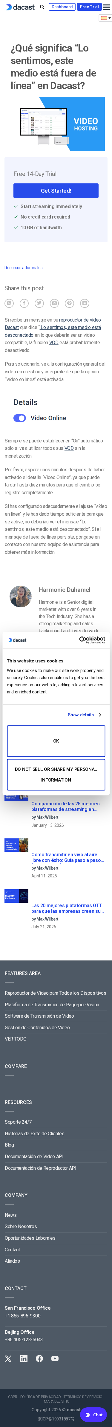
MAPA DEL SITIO (57, 1401)
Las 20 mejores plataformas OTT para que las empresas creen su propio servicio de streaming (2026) (66, 909)
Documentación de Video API (34, 1156)
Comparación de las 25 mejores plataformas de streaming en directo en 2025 (65, 807)
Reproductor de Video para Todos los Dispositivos (55, 993)
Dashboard (62, 6)
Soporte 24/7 (18, 1122)
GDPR (12, 1397)
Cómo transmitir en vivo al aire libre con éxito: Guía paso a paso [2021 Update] (66, 858)
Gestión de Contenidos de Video (37, 1027)
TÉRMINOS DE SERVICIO (83, 1397)
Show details (80, 715)
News (11, 1215)
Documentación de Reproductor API (40, 1168)
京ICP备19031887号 (56, 1419)
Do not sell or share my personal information (56, 775)
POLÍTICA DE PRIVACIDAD (40, 1397)
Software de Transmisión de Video (39, 1016)
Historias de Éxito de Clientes (34, 1133)
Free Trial (89, 6)
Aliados (12, 1261)
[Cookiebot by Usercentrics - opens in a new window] (79, 640)
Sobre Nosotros (21, 1226)
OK (56, 741)
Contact (12, 1250)
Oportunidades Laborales (30, 1238)
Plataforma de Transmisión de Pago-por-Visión (52, 1005)
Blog (9, 1145)
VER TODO (15, 1039)
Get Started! (56, 190)
